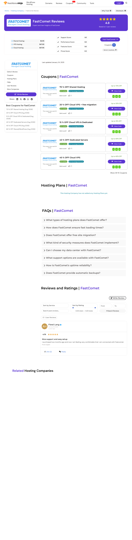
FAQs (9, 82)
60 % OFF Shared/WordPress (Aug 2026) (20, 129)
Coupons (70, 3)
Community (81, 3)
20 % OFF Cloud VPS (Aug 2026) (17, 113)
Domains (48, 3)
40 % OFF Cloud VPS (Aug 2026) (17, 126)
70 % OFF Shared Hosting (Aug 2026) (19, 109)
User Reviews (11, 86)
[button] (17, 99)
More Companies (13, 89)
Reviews (59, 3)
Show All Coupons (118, 173)
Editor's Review (12, 72)
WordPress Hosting (30, 3)
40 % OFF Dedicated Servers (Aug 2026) (20, 122)
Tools (92, 3)
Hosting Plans (12, 79)
